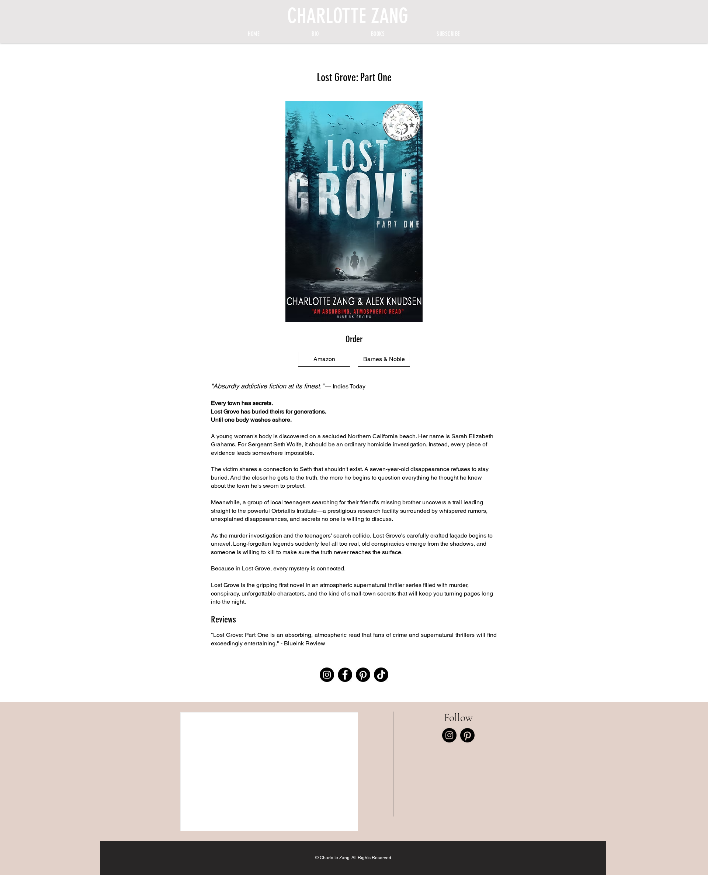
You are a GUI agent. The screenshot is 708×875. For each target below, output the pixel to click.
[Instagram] (327, 675)
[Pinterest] (363, 675)
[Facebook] (345, 675)
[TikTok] (381, 675)
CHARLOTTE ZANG (347, 16)
